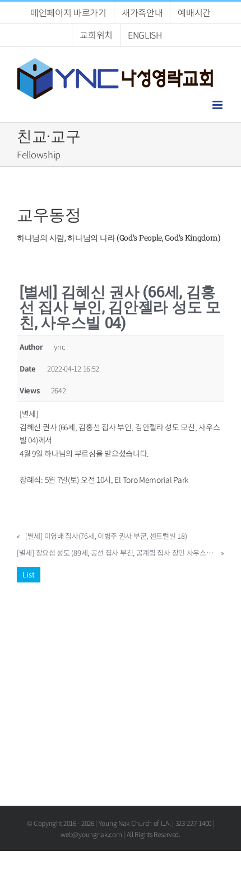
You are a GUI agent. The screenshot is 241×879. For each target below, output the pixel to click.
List (28, 574)
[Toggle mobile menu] (218, 105)
